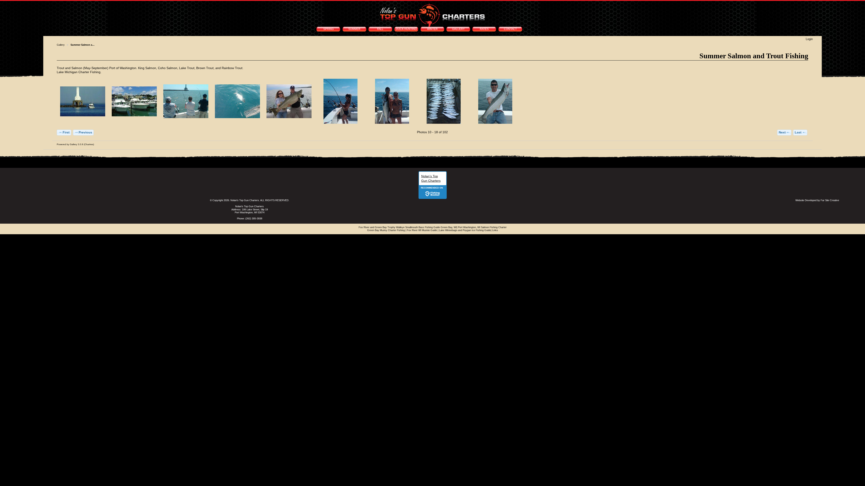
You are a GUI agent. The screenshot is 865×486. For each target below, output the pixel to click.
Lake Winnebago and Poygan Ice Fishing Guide (465, 230)
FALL (380, 29)
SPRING (328, 29)
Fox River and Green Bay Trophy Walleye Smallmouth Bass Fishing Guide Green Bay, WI (408, 227)
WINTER (432, 29)
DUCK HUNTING (406, 29)
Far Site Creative (830, 200)
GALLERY (458, 29)
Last (798, 132)
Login (809, 39)
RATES (484, 29)
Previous (85, 132)
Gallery (61, 44)
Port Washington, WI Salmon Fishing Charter (482, 227)
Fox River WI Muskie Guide (422, 230)
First (66, 132)
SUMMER (354, 29)
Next (782, 132)
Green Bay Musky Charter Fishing (386, 230)
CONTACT (510, 29)
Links (495, 230)
